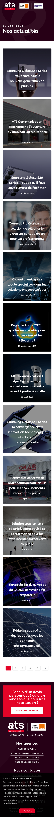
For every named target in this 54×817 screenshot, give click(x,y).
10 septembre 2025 (27, 346)
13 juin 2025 (27, 499)
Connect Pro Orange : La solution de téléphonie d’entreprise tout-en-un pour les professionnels (27, 231)
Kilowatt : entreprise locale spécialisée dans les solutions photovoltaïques (27, 284)
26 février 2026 (27, 193)
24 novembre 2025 (27, 244)
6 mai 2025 (27, 550)
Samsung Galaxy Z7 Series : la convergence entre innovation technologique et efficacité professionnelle (27, 432)
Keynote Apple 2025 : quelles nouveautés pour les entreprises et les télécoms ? (27, 332)
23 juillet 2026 (27, 92)
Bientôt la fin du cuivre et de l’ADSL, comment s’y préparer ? (27, 589)
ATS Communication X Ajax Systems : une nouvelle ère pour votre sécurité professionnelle (27, 383)
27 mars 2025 (27, 600)
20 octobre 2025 (27, 295)
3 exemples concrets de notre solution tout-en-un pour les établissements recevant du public (27, 485)
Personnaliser (10, 803)
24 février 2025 (27, 651)
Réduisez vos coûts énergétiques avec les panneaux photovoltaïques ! (27, 638)
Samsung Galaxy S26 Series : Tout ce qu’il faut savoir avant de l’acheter (27, 182)
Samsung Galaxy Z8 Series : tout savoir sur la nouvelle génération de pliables (27, 78)
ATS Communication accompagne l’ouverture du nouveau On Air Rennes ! (27, 129)
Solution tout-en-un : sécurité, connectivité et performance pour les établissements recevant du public (27, 533)
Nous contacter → (27, 710)
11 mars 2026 (27, 143)
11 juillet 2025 (27, 448)
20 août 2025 (27, 397)
